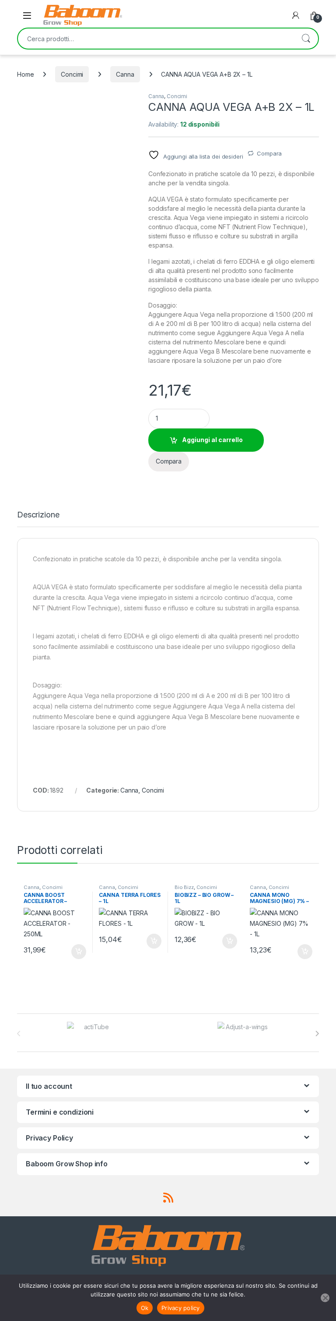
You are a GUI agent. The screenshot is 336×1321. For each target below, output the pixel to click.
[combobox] (156, 38)
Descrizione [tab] (38, 515)
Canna (125, 74)
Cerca (306, 38)
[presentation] (317, 1034)
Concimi (72, 74)
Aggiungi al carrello (212, 439)
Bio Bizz (184, 887)
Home (25, 74)
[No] (325, 1297)
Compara (269, 153)
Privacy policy (180, 1307)
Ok (145, 1307)
